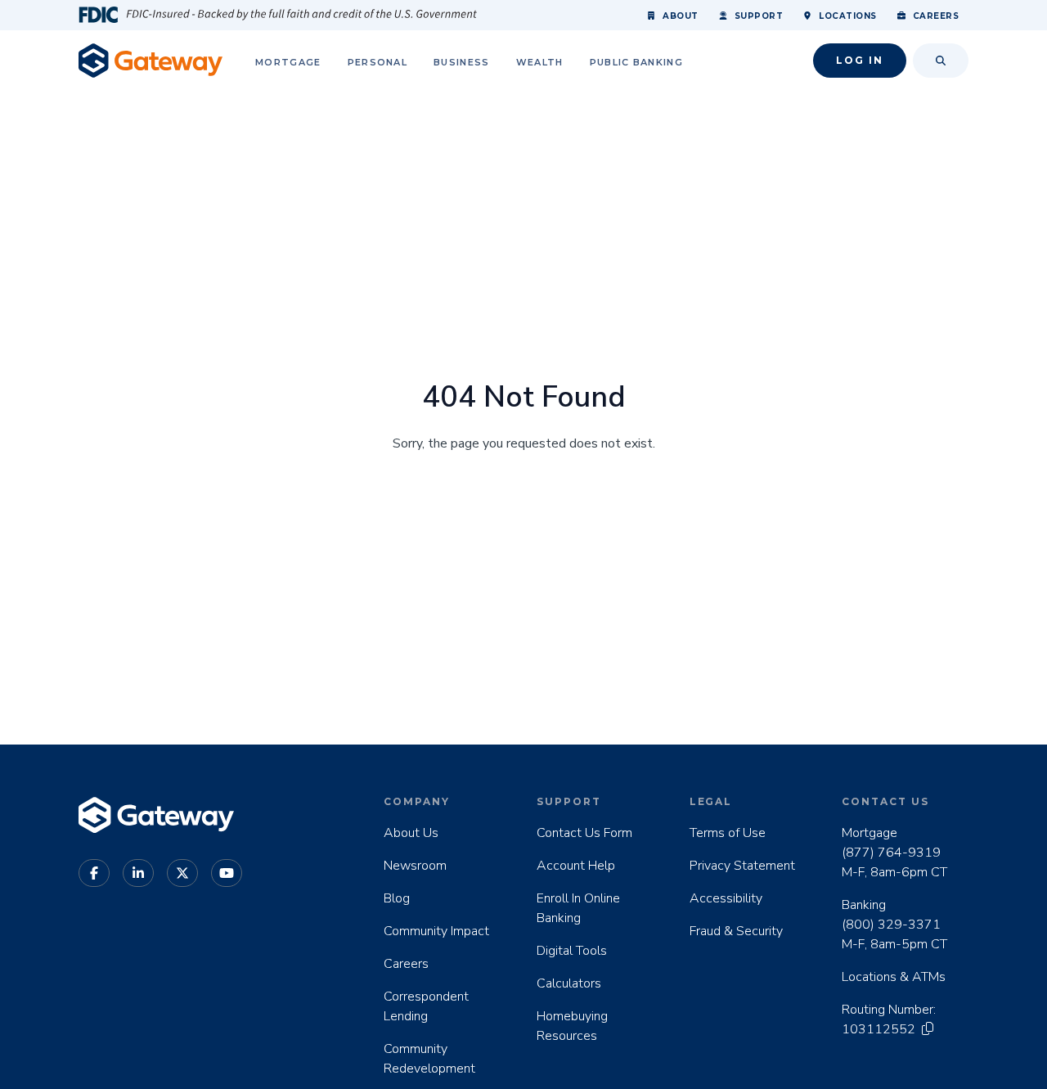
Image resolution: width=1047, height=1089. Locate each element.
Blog (397, 898)
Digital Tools (572, 951)
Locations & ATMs (894, 977)
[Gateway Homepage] (150, 60)
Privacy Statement (742, 866)
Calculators (569, 983)
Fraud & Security (736, 931)
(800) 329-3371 (891, 925)
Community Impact (436, 931)
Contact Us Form (584, 833)
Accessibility (726, 898)
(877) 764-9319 (891, 853)
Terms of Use (728, 833)
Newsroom (415, 866)
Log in (859, 60)
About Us (411, 833)
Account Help (576, 866)
